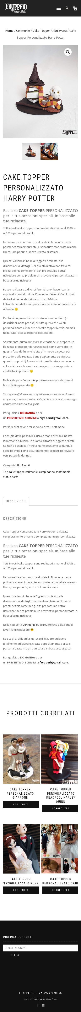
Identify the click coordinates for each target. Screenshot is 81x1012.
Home (9, 31)
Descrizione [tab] (16, 501)
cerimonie (31, 472)
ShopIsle (28, 999)
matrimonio (63, 472)
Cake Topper (41, 31)
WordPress (51, 999)
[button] (68, 52)
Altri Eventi (60, 31)
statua (7, 477)
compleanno (47, 472)
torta (15, 477)
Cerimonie (23, 31)
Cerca (15, 955)
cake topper (16, 472)
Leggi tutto (20, 804)
